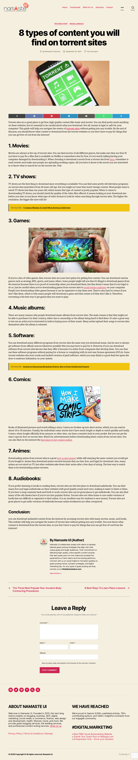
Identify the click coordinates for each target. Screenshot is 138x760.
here (112, 159)
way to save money (66, 458)
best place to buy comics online (56, 440)
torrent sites (73, 128)
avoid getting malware (95, 287)
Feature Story (61, 24)
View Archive (56, 573)
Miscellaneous (77, 24)
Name (42, 643)
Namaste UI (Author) (52, 51)
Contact (109, 7)
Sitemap (49, 733)
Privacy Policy (15, 733)
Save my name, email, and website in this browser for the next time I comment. (69, 663)
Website (43, 653)
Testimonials (75, 7)
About (64, 7)
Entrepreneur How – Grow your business (93, 739)
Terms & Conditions (33, 733)
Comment (44, 623)
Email (72, 643)
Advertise (100, 7)
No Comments (92, 51)
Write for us (55, 726)
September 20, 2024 (73, 51)
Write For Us (88, 7)
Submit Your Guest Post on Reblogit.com (93, 736)
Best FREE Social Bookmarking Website (93, 734)
